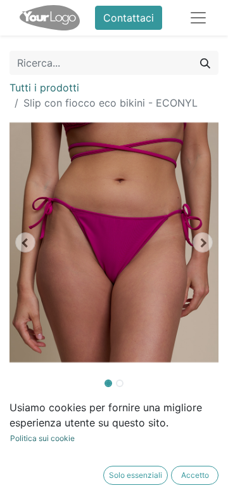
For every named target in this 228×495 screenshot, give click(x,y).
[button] (25, 242)
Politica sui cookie (42, 438)
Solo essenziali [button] (135, 475)
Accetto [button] (195, 475)
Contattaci (128, 17)
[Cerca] (205, 63)
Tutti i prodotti (44, 87)
